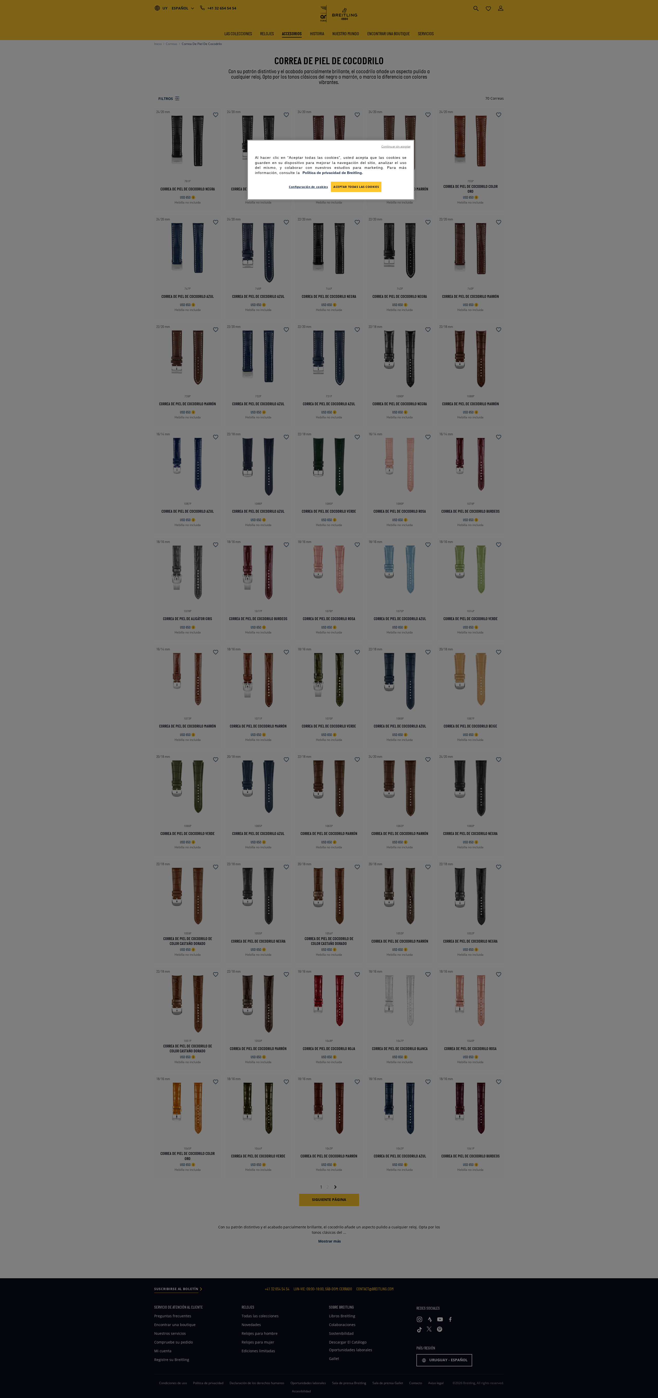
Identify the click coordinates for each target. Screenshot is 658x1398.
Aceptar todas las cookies (356, 187)
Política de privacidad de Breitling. (333, 173)
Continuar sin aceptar (395, 146)
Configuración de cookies (308, 187)
